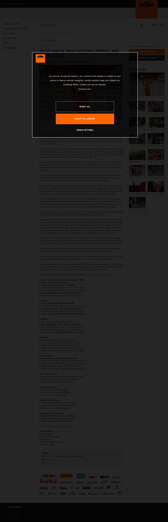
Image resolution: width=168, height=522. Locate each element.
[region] (85, 94)
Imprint (89, 89)
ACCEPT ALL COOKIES (85, 118)
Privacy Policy (82, 89)
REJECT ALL (85, 106)
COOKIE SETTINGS (85, 130)
